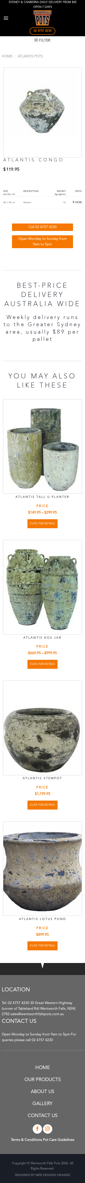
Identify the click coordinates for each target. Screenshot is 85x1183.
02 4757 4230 (18, 1003)
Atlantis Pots (30, 56)
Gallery (42, 1103)
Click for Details (42, 523)
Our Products (42, 1079)
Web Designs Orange (53, 1175)
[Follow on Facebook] (37, 1129)
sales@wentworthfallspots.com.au (37, 1014)
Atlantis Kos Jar (42, 637)
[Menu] (5, 18)
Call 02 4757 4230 (43, 227)
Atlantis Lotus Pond (42, 919)
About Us (42, 1091)
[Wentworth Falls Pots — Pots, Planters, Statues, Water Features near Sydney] (42, 18)
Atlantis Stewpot (42, 778)
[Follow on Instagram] (47, 1129)
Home (7, 56)
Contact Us (43, 1115)
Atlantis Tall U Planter (42, 497)
